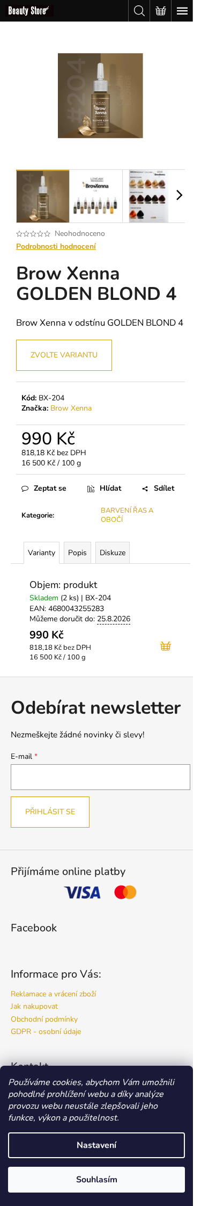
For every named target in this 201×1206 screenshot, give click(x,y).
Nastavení (96, 1145)
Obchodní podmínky (44, 1019)
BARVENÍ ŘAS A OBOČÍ (127, 515)
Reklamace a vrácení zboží (53, 994)
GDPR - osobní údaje (46, 1031)
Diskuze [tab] (112, 553)
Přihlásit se (50, 812)
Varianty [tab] (41, 553)
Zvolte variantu (64, 355)
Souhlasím (96, 1180)
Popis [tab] (77, 553)
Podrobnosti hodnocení (56, 246)
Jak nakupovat (34, 1006)
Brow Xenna (71, 408)
